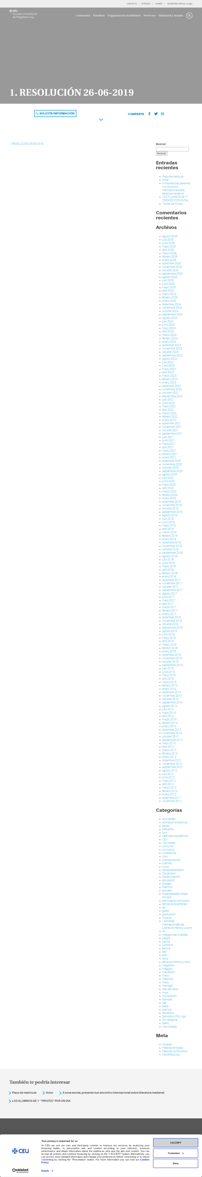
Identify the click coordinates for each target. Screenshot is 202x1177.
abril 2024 (168, 331)
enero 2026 (169, 260)
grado (165, 910)
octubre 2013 (170, 736)
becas (165, 825)
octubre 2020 (170, 467)
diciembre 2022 (171, 386)
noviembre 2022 (172, 389)
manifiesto (168, 972)
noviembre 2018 (172, 546)
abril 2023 (168, 372)
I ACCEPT (175, 1142)
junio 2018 (168, 563)
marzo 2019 (169, 532)
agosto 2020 (169, 474)
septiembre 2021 (172, 433)
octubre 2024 (170, 311)
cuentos (167, 863)
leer (164, 951)
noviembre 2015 (172, 658)
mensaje (167, 985)
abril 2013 (168, 746)
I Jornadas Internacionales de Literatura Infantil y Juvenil (177, 924)
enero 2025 (169, 300)
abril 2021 (168, 447)
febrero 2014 (170, 723)
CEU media (168, 842)
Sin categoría (169, 1019)
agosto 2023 (169, 358)
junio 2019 (168, 522)
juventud (167, 944)
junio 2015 (168, 671)
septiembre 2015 (172, 665)
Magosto (167, 968)
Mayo (165, 982)
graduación (169, 914)
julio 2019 (168, 518)
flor (164, 907)
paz (164, 1002)
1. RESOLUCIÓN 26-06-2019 (26, 143)
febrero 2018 (170, 573)
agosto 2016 (169, 631)
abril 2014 (168, 716)
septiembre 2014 (172, 702)
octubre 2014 (170, 699)
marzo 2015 (169, 682)
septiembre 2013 (172, 740)
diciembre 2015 (171, 654)
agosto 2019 (169, 515)
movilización (169, 995)
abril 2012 (168, 784)
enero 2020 (169, 498)
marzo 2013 (169, 750)
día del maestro (171, 876)
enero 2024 (169, 341)
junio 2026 (168, 243)
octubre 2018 (170, 549)
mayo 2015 (169, 675)
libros (165, 958)
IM (163, 931)
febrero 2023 (170, 379)
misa (165, 992)
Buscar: (161, 144)
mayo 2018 (169, 566)
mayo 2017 (169, 600)
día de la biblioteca (173, 870)
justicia (166, 941)
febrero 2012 (170, 791)
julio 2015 (168, 668)
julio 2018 (168, 559)
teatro (165, 1023)
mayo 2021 (169, 443)
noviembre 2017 (172, 583)
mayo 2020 (169, 484)
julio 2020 (168, 477)
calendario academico (175, 836)
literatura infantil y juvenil (176, 961)
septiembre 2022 (172, 396)
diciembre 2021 (171, 423)
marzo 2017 (169, 607)
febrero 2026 (170, 256)
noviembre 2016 (172, 620)
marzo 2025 (169, 294)
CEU (164, 839)
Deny (175, 1163)
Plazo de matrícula (172, 176)
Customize (174, 1153)
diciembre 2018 (171, 542)
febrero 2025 (170, 297)
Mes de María (170, 989)
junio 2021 (168, 440)
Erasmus (167, 887)
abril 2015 (168, 678)
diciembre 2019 (171, 501)
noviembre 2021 (172, 426)
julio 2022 (168, 399)
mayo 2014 (169, 712)
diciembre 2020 (171, 460)
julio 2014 (168, 709)
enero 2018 (169, 576)
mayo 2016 (169, 637)
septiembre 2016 (172, 627)
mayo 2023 (169, 369)
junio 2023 (168, 365)
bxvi (164, 832)
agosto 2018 (169, 556)
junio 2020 (168, 481)
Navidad (167, 999)
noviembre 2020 (172, 464)
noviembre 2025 (172, 266)
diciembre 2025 (171, 263)
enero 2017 (169, 614)
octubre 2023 (170, 352)
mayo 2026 (169, 246)
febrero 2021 (170, 454)
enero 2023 (169, 382)
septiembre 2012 (172, 767)
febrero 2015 (170, 685)
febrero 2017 (170, 610)
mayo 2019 (169, 525)
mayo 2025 (169, 287)
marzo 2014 (169, 719)
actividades (169, 818)
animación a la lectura (174, 822)
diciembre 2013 (171, 729)
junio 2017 (168, 597)
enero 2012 (169, 794)
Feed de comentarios (174, 1051)
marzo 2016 (169, 644)
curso (165, 866)
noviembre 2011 (172, 801)
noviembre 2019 (172, 505)
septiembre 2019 (172, 511)
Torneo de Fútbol (172, 203)
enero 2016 (169, 651)
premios (167, 1009)
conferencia (169, 853)
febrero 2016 (170, 648)
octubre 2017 (170, 586)
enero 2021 (169, 457)
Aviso (165, 179)
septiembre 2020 (172, 471)
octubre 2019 (170, 508)
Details (45, 1170)
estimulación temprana (175, 900)
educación (168, 880)
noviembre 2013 (172, 733)
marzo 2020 (169, 491)
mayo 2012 (169, 780)
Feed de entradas (172, 1047)
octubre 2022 (170, 392)
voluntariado (169, 1026)
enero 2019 (169, 539)
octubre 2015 (170, 661)
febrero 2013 (170, 753)
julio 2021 (168, 437)
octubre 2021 (170, 430)
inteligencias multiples (175, 934)
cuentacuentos (171, 859)
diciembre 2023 (171, 345)
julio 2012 (168, 774)
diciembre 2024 (171, 304)
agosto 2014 (169, 705)
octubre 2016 (170, 624)
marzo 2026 (169, 253)
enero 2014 (169, 726)
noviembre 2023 (172, 348)
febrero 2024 (170, 338)
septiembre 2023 (172, 355)
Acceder (167, 1044)
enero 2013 (169, 757)
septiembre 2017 (172, 590)
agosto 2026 (169, 236)
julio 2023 (168, 362)
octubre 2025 (170, 270)
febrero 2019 (170, 535)
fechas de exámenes (174, 904)
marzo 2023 (169, 375)
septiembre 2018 (172, 552)
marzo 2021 (169, 450)
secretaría (168, 1013)
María (165, 975)
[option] (101, 56)
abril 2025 (168, 290)
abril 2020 (168, 488)
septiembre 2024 (172, 314)
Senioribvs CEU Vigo (174, 1016)
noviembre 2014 (172, 695)
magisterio (168, 965)
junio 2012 (168, 777)
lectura (166, 948)
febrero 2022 (170, 416)
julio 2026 (168, 239)
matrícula (167, 978)
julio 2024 (168, 321)
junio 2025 (168, 283)
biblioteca (168, 829)
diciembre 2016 (171, 617)
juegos (166, 938)
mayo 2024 (169, 328)
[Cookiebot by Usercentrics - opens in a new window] (20, 1170)
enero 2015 (169, 688)
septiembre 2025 (172, 273)
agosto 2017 (169, 593)
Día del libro (168, 873)
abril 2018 (168, 569)
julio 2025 (168, 280)
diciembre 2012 (171, 760)
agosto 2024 (169, 317)
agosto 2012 (169, 770)
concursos (168, 849)
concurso (167, 846)
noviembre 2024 (172, 307)
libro (164, 955)
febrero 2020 (170, 494)
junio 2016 (168, 634)
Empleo (166, 883)
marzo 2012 (169, 787)
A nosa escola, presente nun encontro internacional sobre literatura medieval (176, 188)
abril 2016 (168, 641)
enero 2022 (169, 420)
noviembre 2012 (172, 763)
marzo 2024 (169, 334)
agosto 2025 (169, 277)
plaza (165, 1006)
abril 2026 (168, 249)
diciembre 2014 (171, 692)
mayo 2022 (169, 406)
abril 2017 (168, 603)
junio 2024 (168, 324)
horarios (167, 917)
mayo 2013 (169, 743)
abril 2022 (168, 409)
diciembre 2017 (171, 580)
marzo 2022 (169, 413)
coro (165, 856)
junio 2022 (168, 403)
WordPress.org (170, 1054)
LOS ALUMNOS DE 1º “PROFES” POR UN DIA (175, 198)
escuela (167, 890)
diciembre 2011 (171, 797)
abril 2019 (168, 529)
